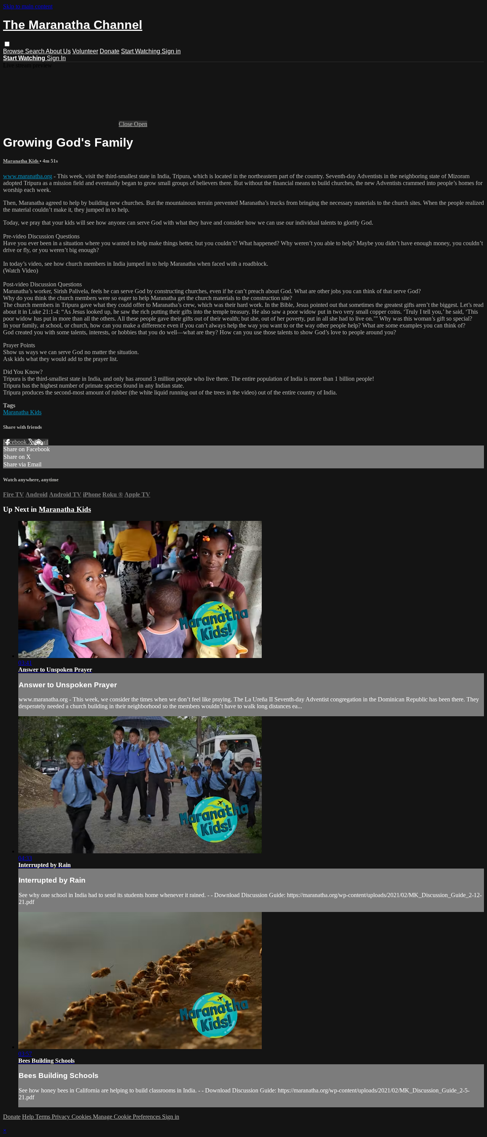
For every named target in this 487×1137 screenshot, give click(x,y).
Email (41, 442)
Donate (109, 51)
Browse (14, 51)
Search (35, 51)
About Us (58, 51)
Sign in (171, 51)
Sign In (56, 58)
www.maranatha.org (27, 176)
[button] (7, 44)
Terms (43, 1116)
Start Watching (141, 51)
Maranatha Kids (21, 161)
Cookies (82, 1116)
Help (28, 1116)
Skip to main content (28, 6)
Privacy (62, 1116)
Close (126, 124)
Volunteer (85, 51)
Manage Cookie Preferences (127, 1116)
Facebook (15, 442)
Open (140, 124)
